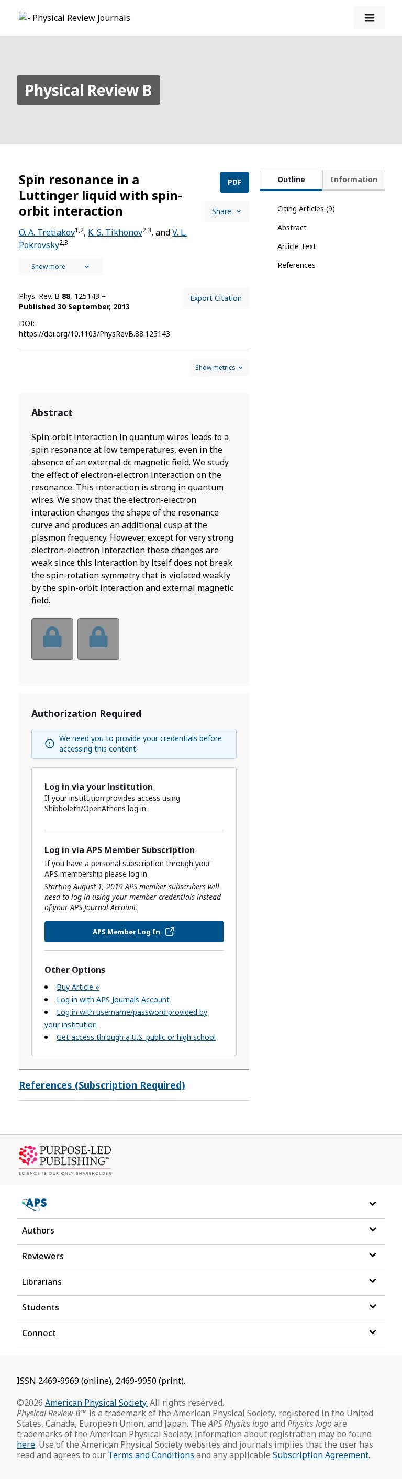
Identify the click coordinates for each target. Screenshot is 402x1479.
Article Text (296, 246)
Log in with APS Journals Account (113, 999)
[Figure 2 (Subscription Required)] (98, 639)
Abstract (292, 227)
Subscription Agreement (320, 1455)
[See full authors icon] (61, 267)
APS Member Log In (126, 931)
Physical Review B (88, 90)
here (26, 1444)
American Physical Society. (96, 1402)
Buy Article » (78, 987)
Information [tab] (353, 179)
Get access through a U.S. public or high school (136, 1037)
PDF (234, 182)
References (296, 265)
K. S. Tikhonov (115, 232)
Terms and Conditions (151, 1455)
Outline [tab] (291, 179)
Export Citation (216, 298)
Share (221, 211)
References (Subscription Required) (102, 1085)
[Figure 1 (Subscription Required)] (52, 639)
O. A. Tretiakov (47, 232)
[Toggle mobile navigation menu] (369, 17)
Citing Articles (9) (306, 209)
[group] (134, 645)
